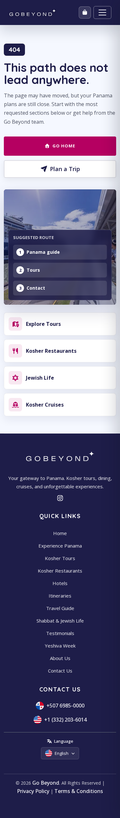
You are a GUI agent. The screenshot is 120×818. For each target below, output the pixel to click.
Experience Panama (60, 545)
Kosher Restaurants (60, 570)
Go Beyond (45, 782)
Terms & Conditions (78, 791)
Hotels (60, 583)
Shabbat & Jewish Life (60, 620)
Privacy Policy (33, 791)
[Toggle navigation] (102, 12)
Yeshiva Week (60, 645)
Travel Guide (60, 608)
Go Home (63, 146)
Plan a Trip (65, 169)
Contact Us (60, 670)
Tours (33, 270)
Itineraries (60, 595)
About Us (60, 658)
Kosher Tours (60, 558)
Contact (36, 288)
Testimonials (60, 633)
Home (60, 533)
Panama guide (43, 252)
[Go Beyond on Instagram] (60, 498)
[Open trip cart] (85, 12)
